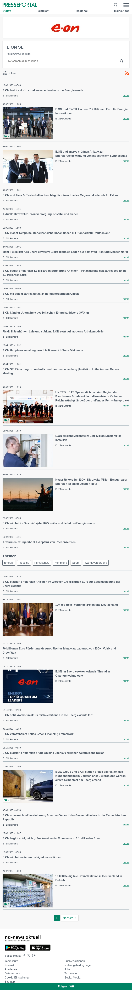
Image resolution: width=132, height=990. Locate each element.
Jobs (67, 969)
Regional (81, 10)
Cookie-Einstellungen (18, 977)
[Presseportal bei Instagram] (32, 955)
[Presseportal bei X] (27, 955)
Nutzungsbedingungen (78, 965)
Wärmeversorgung (96, 562)
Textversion (71, 973)
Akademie (11, 969)
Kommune (60, 562)
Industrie (24, 562)
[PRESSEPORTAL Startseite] (20, 5)
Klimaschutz (41, 562)
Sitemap (10, 981)
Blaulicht (43, 10)
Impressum (11, 961)
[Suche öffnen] (116, 5)
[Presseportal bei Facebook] (23, 955)
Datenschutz (12, 973)
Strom (75, 562)
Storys (7, 10)
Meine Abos (121, 10)
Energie (9, 562)
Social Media (72, 977)
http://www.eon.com (18, 53)
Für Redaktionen (74, 961)
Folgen (62, 986)
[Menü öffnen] (126, 5)
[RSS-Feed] (127, 73)
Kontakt (9, 965)
